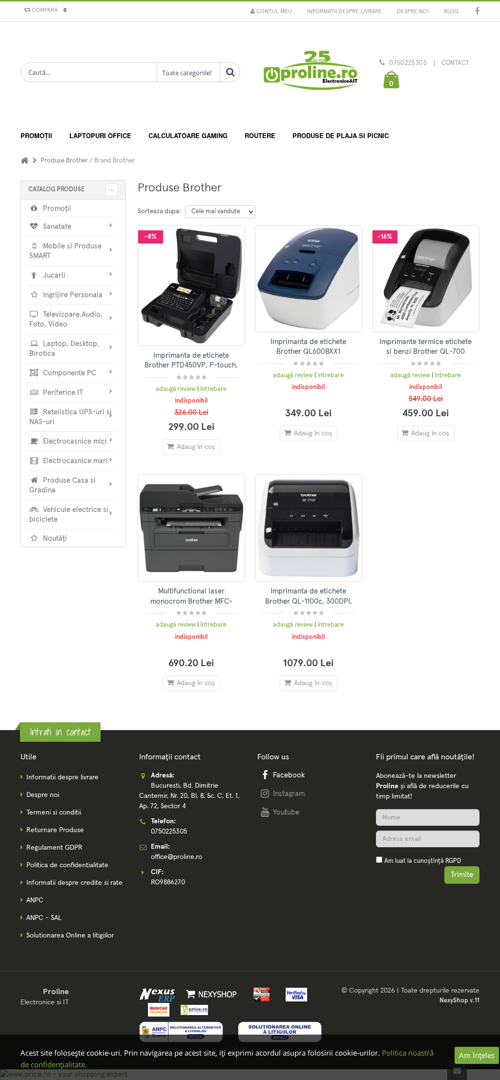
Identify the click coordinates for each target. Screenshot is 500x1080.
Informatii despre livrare (344, 12)
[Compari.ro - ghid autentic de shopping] (427, 901)
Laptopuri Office (100, 135)
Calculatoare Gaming (188, 135)
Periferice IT (62, 392)
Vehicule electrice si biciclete (68, 514)
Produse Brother (65, 161)
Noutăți (54, 538)
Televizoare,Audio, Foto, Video (66, 319)
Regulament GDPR (54, 847)
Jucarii (53, 275)
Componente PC (68, 373)
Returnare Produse (55, 830)
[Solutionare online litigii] (280, 1031)
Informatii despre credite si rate (74, 882)
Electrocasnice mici (74, 441)
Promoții (36, 135)
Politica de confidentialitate (67, 865)
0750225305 (408, 63)
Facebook (289, 775)
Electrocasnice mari (74, 461)
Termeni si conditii (53, 812)
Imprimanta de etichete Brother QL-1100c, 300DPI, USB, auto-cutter (308, 601)
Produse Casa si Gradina (62, 485)
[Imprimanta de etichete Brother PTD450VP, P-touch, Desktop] (191, 285)
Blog (451, 12)
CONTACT (455, 63)
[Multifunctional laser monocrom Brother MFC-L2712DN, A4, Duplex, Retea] (191, 528)
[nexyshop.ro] (210, 994)
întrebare (213, 389)
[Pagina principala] (309, 73)
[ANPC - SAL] (181, 1031)
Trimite (462, 874)
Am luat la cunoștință (422, 861)
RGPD (453, 861)
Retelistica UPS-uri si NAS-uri (70, 417)
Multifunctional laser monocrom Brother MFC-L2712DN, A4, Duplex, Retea (191, 601)
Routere (260, 135)
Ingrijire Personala (72, 295)
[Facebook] (477, 12)
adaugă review (176, 389)
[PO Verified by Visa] (294, 994)
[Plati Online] (259, 994)
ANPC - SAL (44, 918)
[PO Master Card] (157, 1009)
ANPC (34, 900)
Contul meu (273, 12)
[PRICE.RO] (191, 1009)
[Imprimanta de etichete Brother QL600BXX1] (308, 278)
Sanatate (56, 226)
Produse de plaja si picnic (340, 135)
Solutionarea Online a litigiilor (70, 935)
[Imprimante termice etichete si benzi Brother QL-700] (426, 278)
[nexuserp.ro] (158, 994)
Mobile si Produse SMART (65, 251)
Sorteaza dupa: (159, 211)
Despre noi (413, 12)
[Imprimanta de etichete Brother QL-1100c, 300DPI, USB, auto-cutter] (308, 528)
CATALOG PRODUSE (56, 189)
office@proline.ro (176, 857)
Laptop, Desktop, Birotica (64, 348)
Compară (47, 10)
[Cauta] (230, 72)
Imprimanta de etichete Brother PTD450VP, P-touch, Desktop (191, 365)
